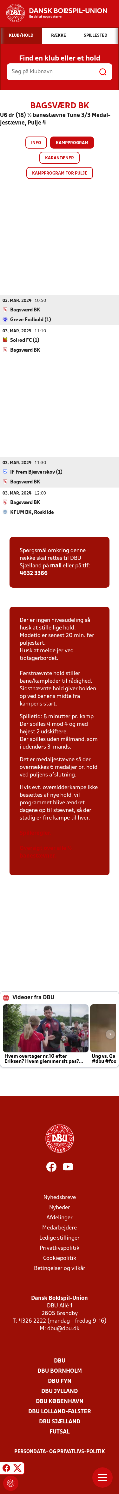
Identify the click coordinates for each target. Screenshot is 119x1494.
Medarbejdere (59, 1228)
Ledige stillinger (59, 1238)
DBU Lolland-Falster (59, 1411)
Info (36, 143)
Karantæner (59, 158)
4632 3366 (34, 573)
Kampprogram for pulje (59, 173)
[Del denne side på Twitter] (17, 1469)
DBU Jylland (59, 1391)
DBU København (59, 1401)
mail (56, 566)
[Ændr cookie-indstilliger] (10, 1483)
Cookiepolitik (59, 1258)
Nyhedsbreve (59, 1197)
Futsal (59, 1432)
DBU (59, 1361)
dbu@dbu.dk (63, 1328)
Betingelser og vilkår (59, 1268)
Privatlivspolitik (59, 1248)
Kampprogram (72, 143)
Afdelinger (59, 1218)
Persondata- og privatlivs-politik (59, 1452)
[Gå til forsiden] (53, 13)
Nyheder (59, 1207)
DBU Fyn (59, 1381)
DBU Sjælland (59, 1422)
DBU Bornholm (59, 1371)
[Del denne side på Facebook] (6, 1469)
